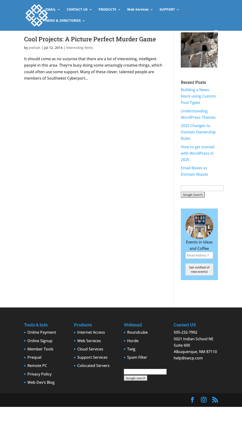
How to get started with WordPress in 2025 (197, 153)
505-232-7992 (185, 332)
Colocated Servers (93, 365)
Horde (132, 340)
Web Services (138, 10)
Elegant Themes (62, 399)
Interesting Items (79, 47)
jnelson (34, 47)
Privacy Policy (39, 374)
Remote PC (37, 365)
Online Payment (41, 332)
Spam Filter (137, 357)
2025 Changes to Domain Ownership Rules (198, 132)
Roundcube (137, 332)
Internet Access (91, 332)
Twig (131, 349)
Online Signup (39, 340)
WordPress (113, 399)
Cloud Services (90, 349)
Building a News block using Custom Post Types (198, 96)
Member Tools (40, 349)
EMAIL (50, 10)
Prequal (34, 357)
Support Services (92, 357)
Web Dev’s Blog (41, 382)
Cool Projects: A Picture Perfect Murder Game (90, 39)
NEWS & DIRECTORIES (63, 21)
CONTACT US (77, 10)
